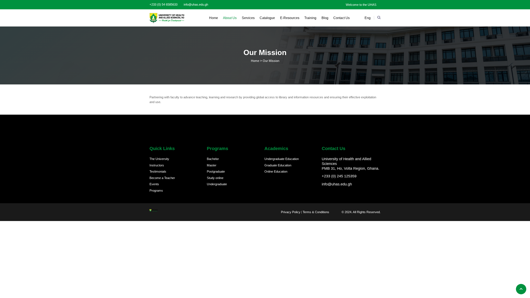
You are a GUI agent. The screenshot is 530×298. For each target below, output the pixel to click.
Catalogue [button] (267, 18)
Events (154, 184)
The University (159, 159)
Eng (368, 18)
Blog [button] (325, 18)
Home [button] (213, 18)
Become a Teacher (162, 178)
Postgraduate (216, 171)
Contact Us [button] (341, 18)
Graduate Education (277, 165)
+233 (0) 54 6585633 (163, 4)
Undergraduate (217, 184)
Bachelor (213, 159)
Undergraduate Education (281, 159)
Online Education (275, 171)
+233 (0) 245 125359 (339, 176)
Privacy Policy (290, 212)
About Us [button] (230, 18)
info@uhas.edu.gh (196, 4)
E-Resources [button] (289, 18)
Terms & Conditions (316, 212)
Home (255, 60)
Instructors (156, 165)
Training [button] (310, 18)
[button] (379, 17)
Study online (215, 178)
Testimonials (157, 171)
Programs (156, 190)
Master (211, 165)
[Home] (166, 18)
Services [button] (248, 18)
